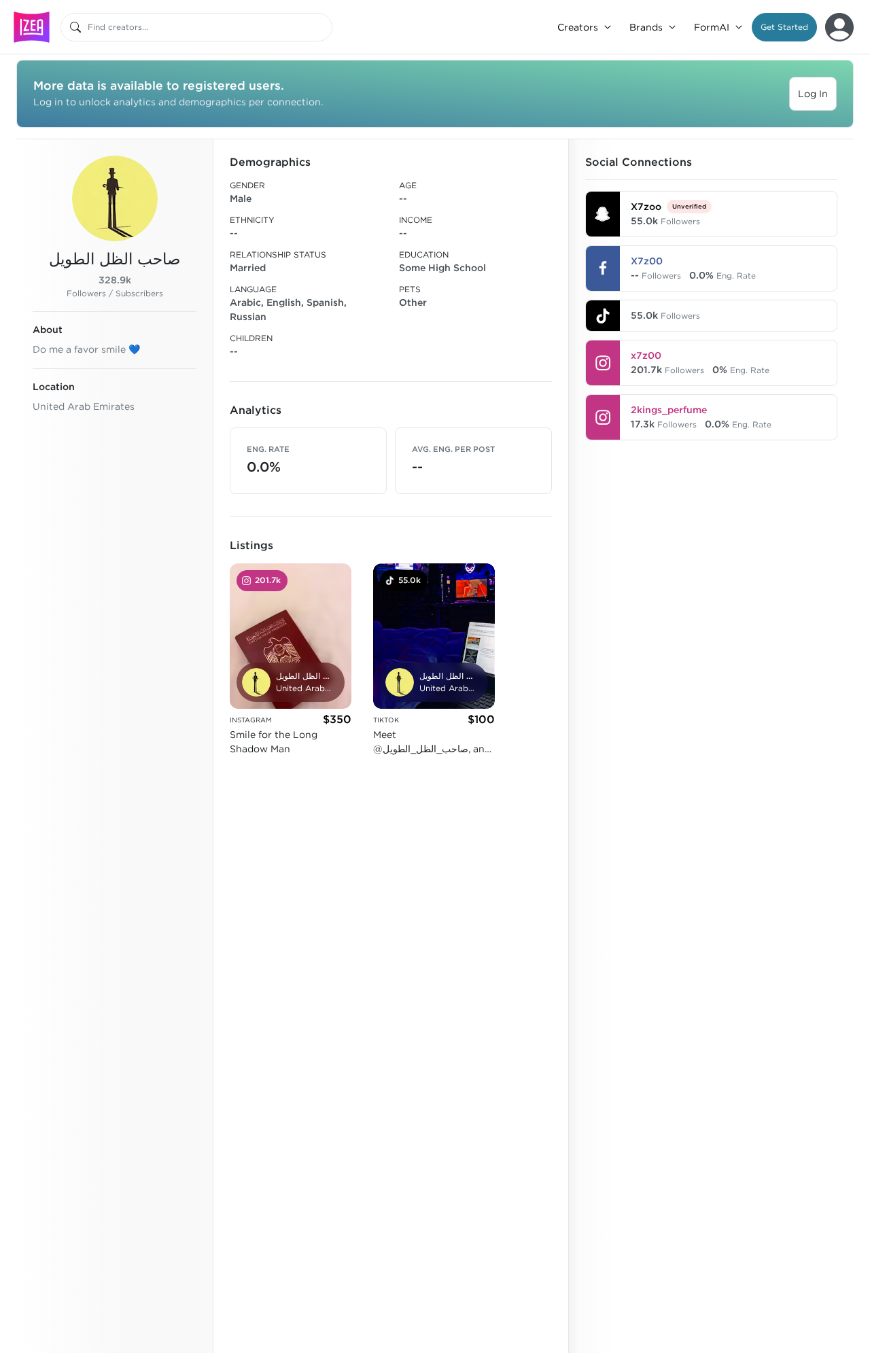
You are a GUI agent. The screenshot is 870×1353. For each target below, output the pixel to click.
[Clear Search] (323, 27)
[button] (784, 27)
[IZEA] (32, 26)
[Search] (75, 27)
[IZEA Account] (839, 27)
